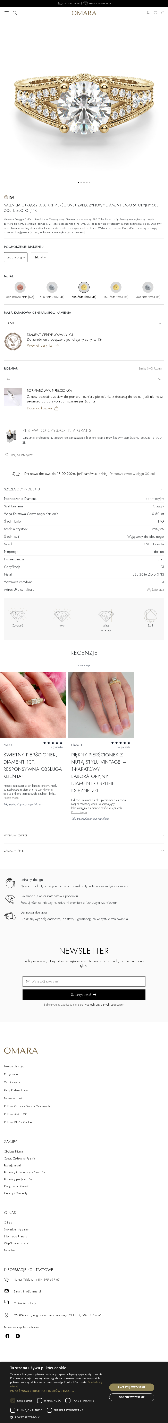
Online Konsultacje (25, 1303)
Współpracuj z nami (16, 1243)
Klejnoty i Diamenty (15, 1193)
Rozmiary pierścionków (18, 1179)
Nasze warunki (13, 1098)
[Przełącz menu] (6, 13)
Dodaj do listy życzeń (21, 455)
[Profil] (148, 13)
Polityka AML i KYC (15, 1114)
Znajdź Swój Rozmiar (151, 368)
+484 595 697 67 (47, 1280)
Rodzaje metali (13, 1165)
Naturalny (39, 257)
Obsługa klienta (13, 1151)
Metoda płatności (14, 1066)
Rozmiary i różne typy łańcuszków (24, 1172)
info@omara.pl (32, 1291)
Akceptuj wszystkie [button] (131, 1387)
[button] (57, 1390)
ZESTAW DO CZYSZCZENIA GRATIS (57, 431)
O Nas (8, 1222)
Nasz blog (10, 1250)
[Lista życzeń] (155, 13)
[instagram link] (18, 1336)
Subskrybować (81, 994)
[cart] (163, 13)
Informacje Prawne (15, 1236)
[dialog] (84, 1392)
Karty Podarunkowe (15, 1090)
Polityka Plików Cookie (18, 1122)
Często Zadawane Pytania (19, 1158)
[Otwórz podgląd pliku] (33, 705)
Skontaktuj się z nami (17, 1229)
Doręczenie (11, 1074)
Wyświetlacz (155, 589)
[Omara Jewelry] (84, 13)
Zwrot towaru (12, 1082)
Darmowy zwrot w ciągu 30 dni (132, 473)
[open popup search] (14, 13)
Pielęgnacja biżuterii (16, 1186)
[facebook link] (7, 1336)
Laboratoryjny (16, 257)
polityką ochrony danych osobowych (102, 1005)
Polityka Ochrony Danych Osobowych (27, 1106)
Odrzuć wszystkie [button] (132, 1397)
